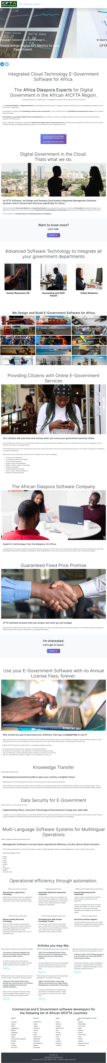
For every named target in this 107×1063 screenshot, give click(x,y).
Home (21, 4)
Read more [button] (6, 968)
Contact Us (53, 235)
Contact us (37, 4)
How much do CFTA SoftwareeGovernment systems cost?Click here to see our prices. (53, 139)
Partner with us (28, 4)
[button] (8, 33)
